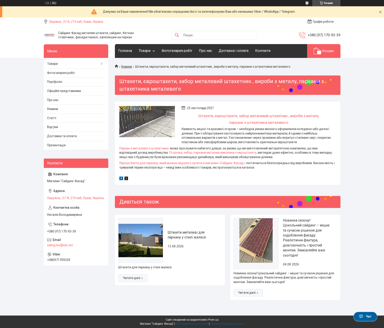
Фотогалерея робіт (61, 73)
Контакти (262, 51)
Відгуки (52, 127)
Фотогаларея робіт (177, 51)
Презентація (56, 145)
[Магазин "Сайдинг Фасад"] (49, 35)
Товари (144, 51)
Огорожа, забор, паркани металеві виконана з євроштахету (212, 152)
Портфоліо (54, 82)
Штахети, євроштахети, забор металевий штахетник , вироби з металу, (258, 116)
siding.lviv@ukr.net (60, 245)
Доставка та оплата (62, 136)
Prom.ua (213, 319)
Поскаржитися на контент (192, 323)
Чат (369, 316)
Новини (126, 66)
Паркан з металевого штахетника (144, 148)
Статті (51, 118)
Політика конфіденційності (227, 323)
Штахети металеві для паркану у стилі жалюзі (187, 234)
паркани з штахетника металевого (258, 122)
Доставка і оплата (233, 51)
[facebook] (121, 179)
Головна (125, 51)
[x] (126, 179)
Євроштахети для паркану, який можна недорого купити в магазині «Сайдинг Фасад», (182, 163)
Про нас (205, 51)
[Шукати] (177, 35)
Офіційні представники (64, 91)
